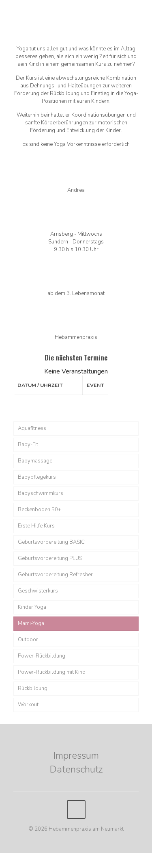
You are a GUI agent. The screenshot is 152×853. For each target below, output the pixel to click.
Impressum (76, 755)
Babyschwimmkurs (40, 493)
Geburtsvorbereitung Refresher (55, 574)
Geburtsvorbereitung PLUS (50, 558)
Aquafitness (32, 428)
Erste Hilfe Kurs (36, 526)
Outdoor (28, 639)
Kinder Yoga (32, 607)
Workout (28, 704)
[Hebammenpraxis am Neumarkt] (76, 16)
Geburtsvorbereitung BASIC (51, 542)
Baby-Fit (28, 444)
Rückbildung (32, 688)
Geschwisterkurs (38, 591)
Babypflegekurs (37, 477)
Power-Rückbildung (41, 656)
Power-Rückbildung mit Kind (52, 672)
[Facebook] (76, 840)
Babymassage (35, 460)
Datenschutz (76, 769)
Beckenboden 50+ (39, 509)
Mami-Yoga (31, 623)
